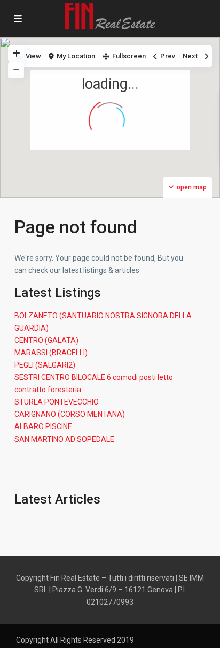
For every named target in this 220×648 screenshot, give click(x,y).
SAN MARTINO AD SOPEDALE (64, 439)
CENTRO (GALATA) (46, 340)
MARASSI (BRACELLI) (51, 352)
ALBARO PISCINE (43, 426)
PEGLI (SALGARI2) (44, 365)
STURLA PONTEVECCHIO (56, 402)
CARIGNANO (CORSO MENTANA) (69, 414)
